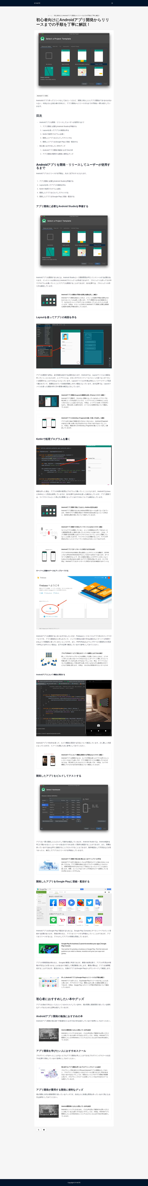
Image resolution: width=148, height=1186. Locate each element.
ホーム (50, 15)
